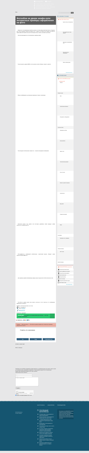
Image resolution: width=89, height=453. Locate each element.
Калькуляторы (51, 405)
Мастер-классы (25, 324)
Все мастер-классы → (69, 72)
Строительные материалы (64, 106)
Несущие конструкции (63, 214)
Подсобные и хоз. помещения (64, 238)
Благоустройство (62, 140)
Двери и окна (62, 151)
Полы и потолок (62, 172)
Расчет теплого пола (63, 275)
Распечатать (22, 310)
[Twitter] (26, 320)
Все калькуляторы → (69, 284)
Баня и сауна (62, 251)
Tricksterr (23, 308)
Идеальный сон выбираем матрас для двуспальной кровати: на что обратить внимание (45, 443)
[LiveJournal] (29, 320)
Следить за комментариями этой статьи (24, 395)
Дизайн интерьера (61, 262)
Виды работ (62, 203)
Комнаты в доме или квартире (65, 182)
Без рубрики (60, 235)
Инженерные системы (63, 130)
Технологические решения (64, 161)
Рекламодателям (39, 1)
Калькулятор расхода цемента (64, 273)
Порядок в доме (60, 93)
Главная (18, 324)
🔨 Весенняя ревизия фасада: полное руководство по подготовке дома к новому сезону (46, 420)
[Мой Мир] (27, 320)
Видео (61, 224)
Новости (61, 82)
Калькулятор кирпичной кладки (65, 280)
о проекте (49, 1)
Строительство (62, 193)
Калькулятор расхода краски (64, 269)
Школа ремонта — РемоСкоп (22, 6)
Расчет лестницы (62, 278)
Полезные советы (60, 127)
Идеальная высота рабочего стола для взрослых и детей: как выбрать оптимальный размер (46, 440)
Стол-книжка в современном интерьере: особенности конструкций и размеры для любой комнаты (45, 436)
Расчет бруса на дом (63, 282)
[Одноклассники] (25, 320)
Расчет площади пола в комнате (65, 271)
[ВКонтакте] (24, 320)
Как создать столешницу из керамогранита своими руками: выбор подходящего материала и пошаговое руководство (46, 429)
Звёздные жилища (61, 248)
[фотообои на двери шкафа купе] (34, 61)
